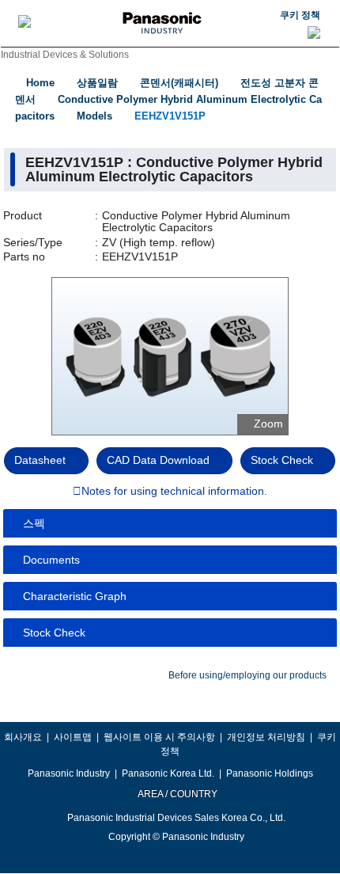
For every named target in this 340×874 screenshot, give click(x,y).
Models (94, 116)
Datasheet (40, 460)
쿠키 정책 (300, 15)
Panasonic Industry (69, 773)
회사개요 (23, 737)
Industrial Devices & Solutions (65, 54)
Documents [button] (51, 559)
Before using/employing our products (247, 675)
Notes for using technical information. (174, 491)
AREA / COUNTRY (176, 794)
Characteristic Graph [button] (75, 596)
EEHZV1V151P (170, 116)
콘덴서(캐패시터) (179, 83)
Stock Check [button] (54, 632)
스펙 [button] (34, 523)
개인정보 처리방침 (266, 737)
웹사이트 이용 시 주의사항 (159, 737)
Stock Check (282, 460)
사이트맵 (73, 737)
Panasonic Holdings (269, 773)
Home (40, 83)
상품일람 (97, 83)
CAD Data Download (158, 460)
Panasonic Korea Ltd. (168, 773)
